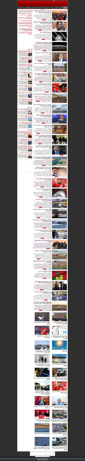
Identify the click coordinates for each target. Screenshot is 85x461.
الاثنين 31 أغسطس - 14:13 (47, 106)
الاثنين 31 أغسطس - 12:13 (47, 137)
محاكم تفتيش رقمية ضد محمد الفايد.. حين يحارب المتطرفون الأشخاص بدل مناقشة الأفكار (43, 146)
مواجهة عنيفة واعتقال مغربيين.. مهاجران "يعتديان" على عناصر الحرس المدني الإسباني (59, 448)
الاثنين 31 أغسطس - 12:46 (47, 127)
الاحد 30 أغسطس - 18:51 (47, 283)
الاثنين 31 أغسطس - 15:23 (47, 75)
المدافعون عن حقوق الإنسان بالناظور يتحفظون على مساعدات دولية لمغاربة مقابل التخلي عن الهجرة (42, 392)
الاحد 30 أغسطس (64, 324)
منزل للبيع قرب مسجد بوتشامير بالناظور (25, 13)
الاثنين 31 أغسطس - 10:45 (47, 170)
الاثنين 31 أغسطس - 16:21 (47, 44)
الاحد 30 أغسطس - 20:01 (47, 232)
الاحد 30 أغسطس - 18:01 (47, 304)
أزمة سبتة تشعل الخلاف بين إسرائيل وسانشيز (42, 94)
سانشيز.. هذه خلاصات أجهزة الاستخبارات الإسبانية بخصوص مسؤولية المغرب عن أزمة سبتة (43, 168)
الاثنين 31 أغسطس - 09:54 (47, 180)
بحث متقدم (42, 457)
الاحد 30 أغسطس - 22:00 (47, 201)
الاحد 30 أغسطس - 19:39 (47, 242)
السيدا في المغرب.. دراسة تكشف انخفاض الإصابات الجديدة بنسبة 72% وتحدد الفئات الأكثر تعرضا (25, 65)
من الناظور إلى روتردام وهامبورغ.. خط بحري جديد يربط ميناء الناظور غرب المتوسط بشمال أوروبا (25, 29)
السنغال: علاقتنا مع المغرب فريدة (45, 271)
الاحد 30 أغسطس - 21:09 (47, 211)
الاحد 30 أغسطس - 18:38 (47, 293)
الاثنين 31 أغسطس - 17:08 (47, 13)
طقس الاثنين (64, 350)
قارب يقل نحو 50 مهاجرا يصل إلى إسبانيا (42, 433)
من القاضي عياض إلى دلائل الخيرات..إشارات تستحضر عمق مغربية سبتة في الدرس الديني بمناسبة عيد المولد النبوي (25, 132)
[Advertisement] (24, 42)
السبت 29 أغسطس (47, 434)
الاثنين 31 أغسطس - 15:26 (47, 54)
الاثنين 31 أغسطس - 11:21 (47, 159)
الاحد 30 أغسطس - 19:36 (47, 252)
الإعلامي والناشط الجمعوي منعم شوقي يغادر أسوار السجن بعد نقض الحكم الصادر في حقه (25, 26)
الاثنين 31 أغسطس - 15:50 (47, 65)
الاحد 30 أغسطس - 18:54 (47, 272)
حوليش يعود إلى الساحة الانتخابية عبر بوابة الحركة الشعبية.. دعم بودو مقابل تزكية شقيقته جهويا (25, 33)
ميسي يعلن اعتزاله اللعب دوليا (45, 32)
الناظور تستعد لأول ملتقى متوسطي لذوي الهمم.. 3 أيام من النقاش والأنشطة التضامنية (59, 337)
